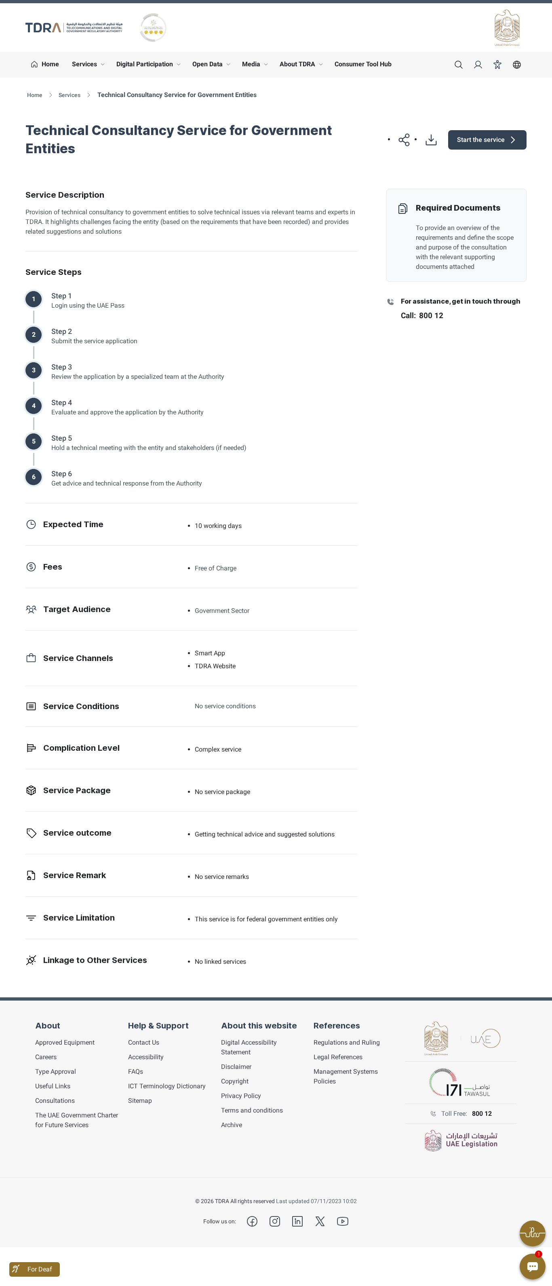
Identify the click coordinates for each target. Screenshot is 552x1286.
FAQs (135, 1071)
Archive (231, 1125)
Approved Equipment (65, 1042)
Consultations (55, 1100)
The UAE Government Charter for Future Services (76, 1120)
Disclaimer (236, 1067)
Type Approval (55, 1071)
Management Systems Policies (346, 1076)
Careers (46, 1057)
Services (90, 66)
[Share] (401, 139)
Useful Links (52, 1086)
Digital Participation (150, 66)
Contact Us (143, 1042)
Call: (422, 315)
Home (34, 95)
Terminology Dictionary (167, 1086)
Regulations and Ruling (347, 1042)
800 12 (482, 1113)
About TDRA (303, 66)
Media (257, 66)
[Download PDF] (427, 139)
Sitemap (140, 1100)
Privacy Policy (241, 1096)
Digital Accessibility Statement (249, 1047)
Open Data (213, 66)
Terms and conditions (252, 1110)
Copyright (235, 1081)
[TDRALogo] (73, 27)
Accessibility (146, 1057)
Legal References (338, 1057)
